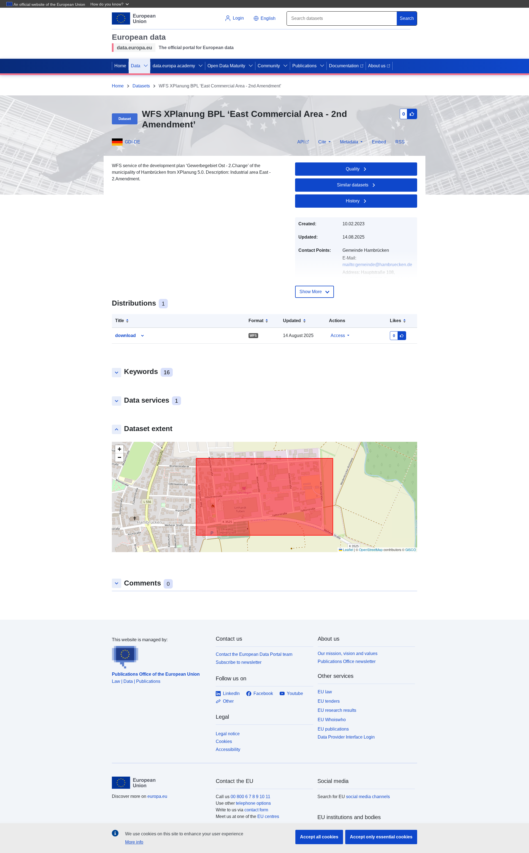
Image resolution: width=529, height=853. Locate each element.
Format (256, 320)
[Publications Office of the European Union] (160, 656)
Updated (292, 320)
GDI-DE (132, 142)
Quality (353, 169)
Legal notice (228, 733)
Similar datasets (352, 185)
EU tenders (329, 701)
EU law (325, 691)
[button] (110, 4)
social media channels (368, 796)
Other (228, 701)
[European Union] (160, 783)
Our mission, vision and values (347, 653)
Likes (395, 320)
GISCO (410, 549)
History (353, 201)
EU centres (268, 816)
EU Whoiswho (332, 719)
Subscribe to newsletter (238, 662)
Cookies (224, 741)
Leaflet (347, 549)
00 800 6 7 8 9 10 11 (250, 796)
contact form (256, 809)
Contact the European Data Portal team (254, 654)
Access (338, 335)
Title (119, 320)
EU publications (333, 729)
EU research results (337, 710)
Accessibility (228, 749)
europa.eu (157, 796)
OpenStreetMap (371, 549)
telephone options (253, 803)
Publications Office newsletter (347, 661)
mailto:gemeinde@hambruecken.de (377, 264)
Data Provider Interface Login (346, 736)
